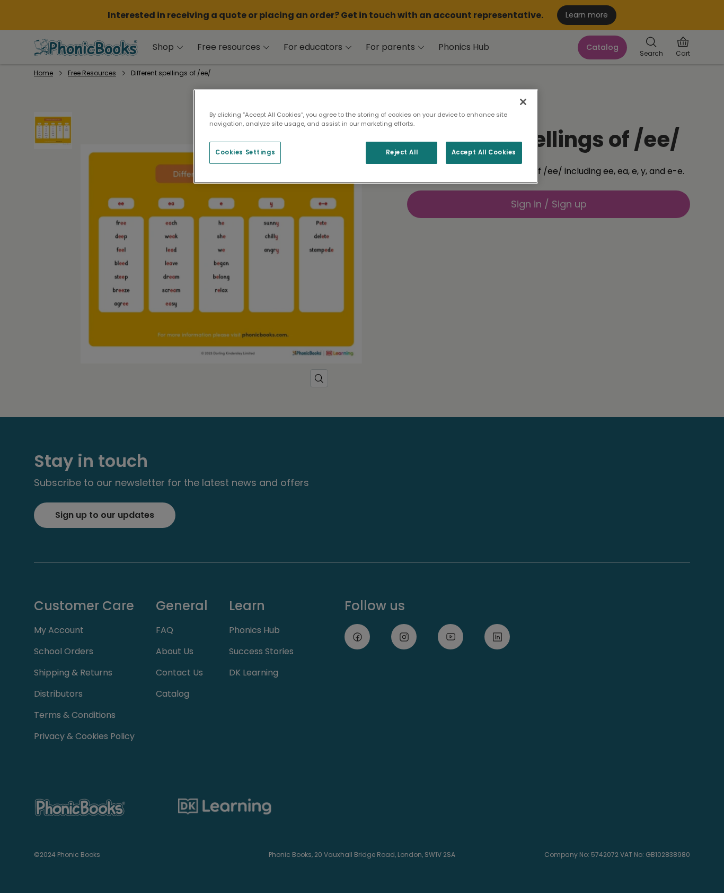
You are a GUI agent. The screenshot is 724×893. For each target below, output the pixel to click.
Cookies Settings (245, 152)
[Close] (523, 102)
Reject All (402, 152)
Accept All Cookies (484, 152)
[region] (365, 136)
